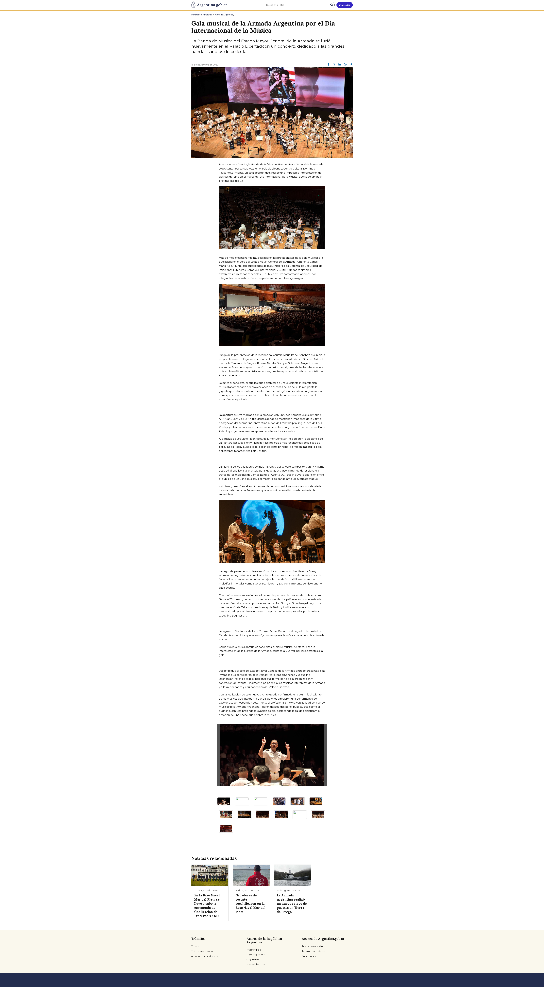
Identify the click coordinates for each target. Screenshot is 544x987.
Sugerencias (308, 956)
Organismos (253, 959)
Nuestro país (253, 949)
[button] (225, 755)
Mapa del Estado (255, 964)
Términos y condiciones (314, 951)
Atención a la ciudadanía (204, 956)
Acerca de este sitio (312, 946)
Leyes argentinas (255, 954)
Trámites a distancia (202, 951)
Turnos (195, 946)
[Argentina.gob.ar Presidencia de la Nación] (209, 5)
